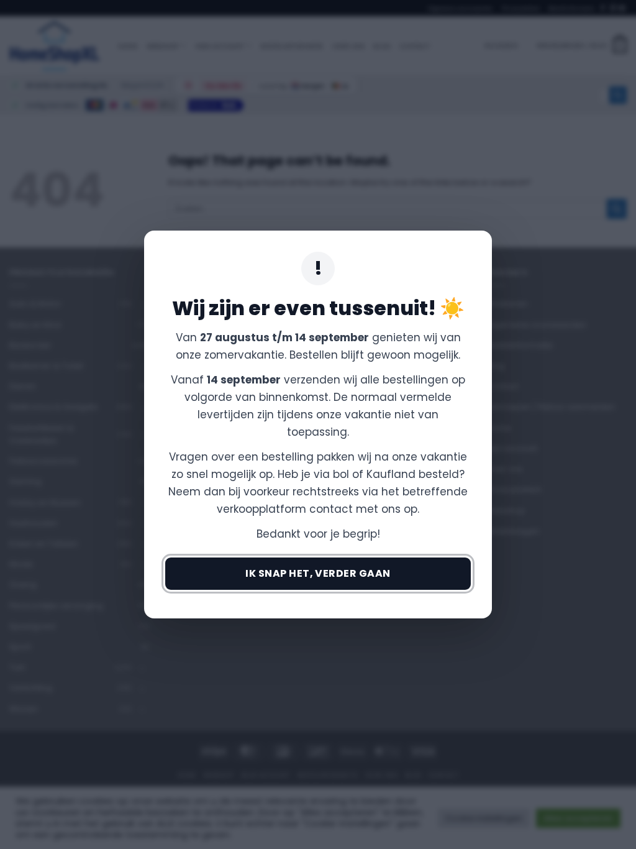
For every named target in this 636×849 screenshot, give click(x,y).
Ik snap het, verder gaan (318, 573)
